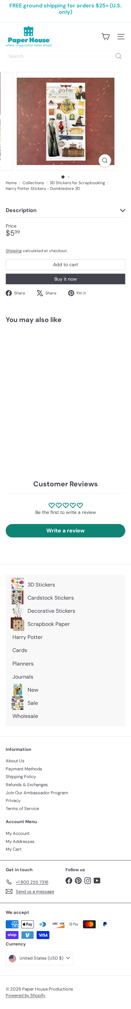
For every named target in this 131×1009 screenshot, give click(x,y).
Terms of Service (22, 808)
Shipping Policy (21, 776)
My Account (18, 833)
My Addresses (20, 841)
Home (11, 182)
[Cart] (105, 36)
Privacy (13, 800)
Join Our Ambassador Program (37, 793)
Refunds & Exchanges (27, 785)
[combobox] (65, 56)
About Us (15, 761)
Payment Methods (24, 769)
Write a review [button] (65, 530)
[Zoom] (104, 160)
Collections (33, 182)
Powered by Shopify (25, 995)
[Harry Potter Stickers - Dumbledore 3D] (47, 385)
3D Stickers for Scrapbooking (77, 182)
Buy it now (65, 279)
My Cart (13, 849)
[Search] (118, 56)
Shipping (14, 250)
